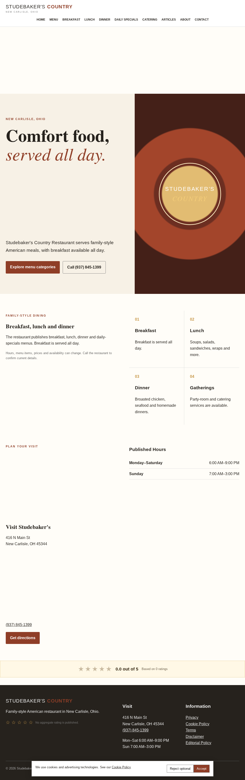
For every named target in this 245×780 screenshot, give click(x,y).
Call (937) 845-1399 (84, 267)
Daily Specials (126, 19)
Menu (54, 19)
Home (41, 19)
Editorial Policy (198, 743)
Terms (191, 730)
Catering (149, 19)
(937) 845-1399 (19, 625)
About (185, 19)
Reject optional (180, 768)
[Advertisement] (122, 60)
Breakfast (71, 19)
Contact (202, 19)
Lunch (89, 19)
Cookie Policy (197, 724)
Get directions (22, 638)
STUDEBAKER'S (39, 8)
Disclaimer (195, 737)
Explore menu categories (33, 267)
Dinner (104, 19)
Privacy (192, 717)
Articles (168, 19)
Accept (201, 768)
